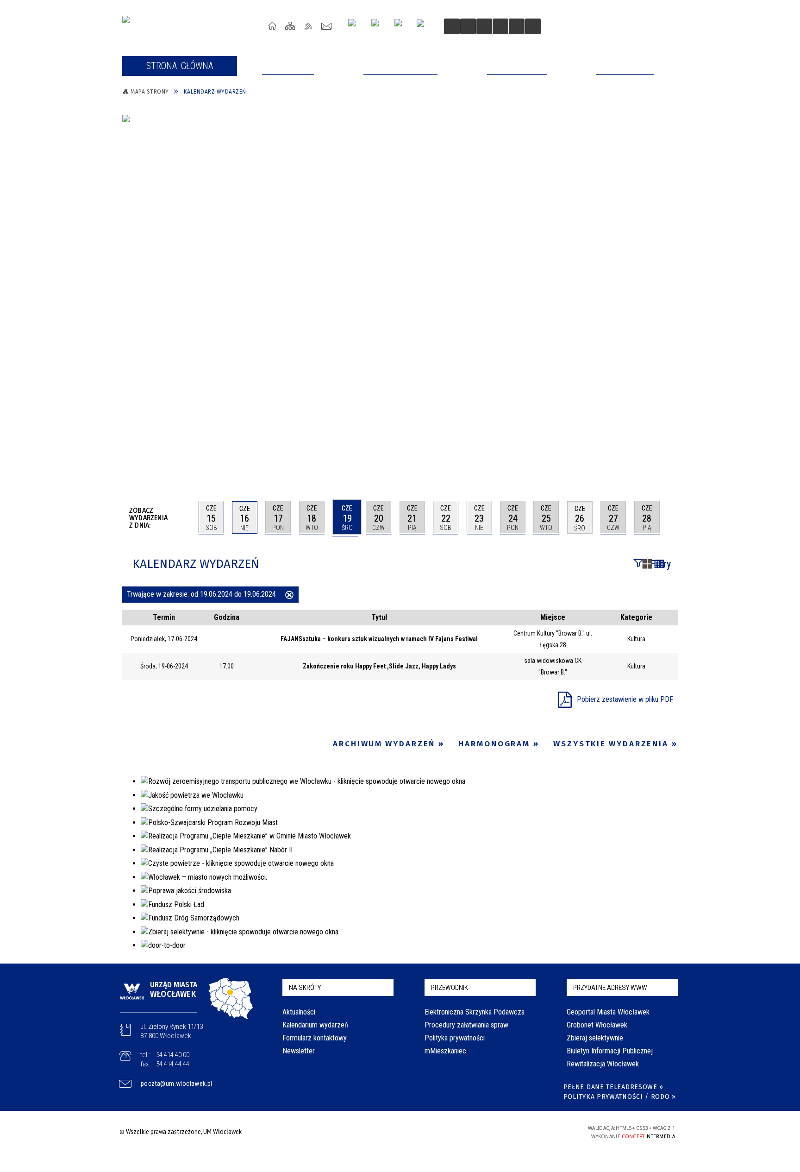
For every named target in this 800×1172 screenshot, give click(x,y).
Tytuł (379, 617)
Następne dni (673, 517)
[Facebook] (401, 26)
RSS (308, 26)
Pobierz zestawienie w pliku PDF (625, 699)
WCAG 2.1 (544, 1131)
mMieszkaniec (445, 1050)
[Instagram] (355, 26)
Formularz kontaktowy (314, 1037)
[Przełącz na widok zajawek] (647, 564)
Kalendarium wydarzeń (315, 1025)
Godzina (226, 617)
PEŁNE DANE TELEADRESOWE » (613, 1087)
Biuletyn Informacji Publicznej (610, 1050)
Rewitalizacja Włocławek (603, 1063)
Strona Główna (272, 26)
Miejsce (552, 617)
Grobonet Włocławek (597, 1025)
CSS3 (515, 1131)
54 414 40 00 (172, 1055)
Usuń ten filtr (289, 595)
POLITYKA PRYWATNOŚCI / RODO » (619, 1097)
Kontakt (326, 26)
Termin (164, 617)
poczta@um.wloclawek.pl (176, 1083)
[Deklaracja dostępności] (484, 26)
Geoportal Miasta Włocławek (608, 1012)
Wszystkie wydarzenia (611, 744)
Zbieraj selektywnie (595, 1037)
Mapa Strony (290, 26)
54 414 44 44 (172, 1064)
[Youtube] (378, 26)
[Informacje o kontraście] (517, 26)
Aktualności (298, 1012)
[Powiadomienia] (533, 26)
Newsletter (298, 1050)
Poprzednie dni (188, 517)
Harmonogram (494, 744)
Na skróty (305, 987)
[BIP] (423, 27)
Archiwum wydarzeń (384, 744)
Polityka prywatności (455, 1037)
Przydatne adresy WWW (610, 987)
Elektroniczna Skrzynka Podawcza (475, 1012)
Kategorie (636, 617)
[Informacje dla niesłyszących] (500, 26)
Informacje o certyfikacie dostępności (397, 1133)
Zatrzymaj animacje (452, 26)
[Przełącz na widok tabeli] (659, 564)
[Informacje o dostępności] (468, 26)
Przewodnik (449, 987)
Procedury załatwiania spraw (466, 1025)
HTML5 (501, 1131)
